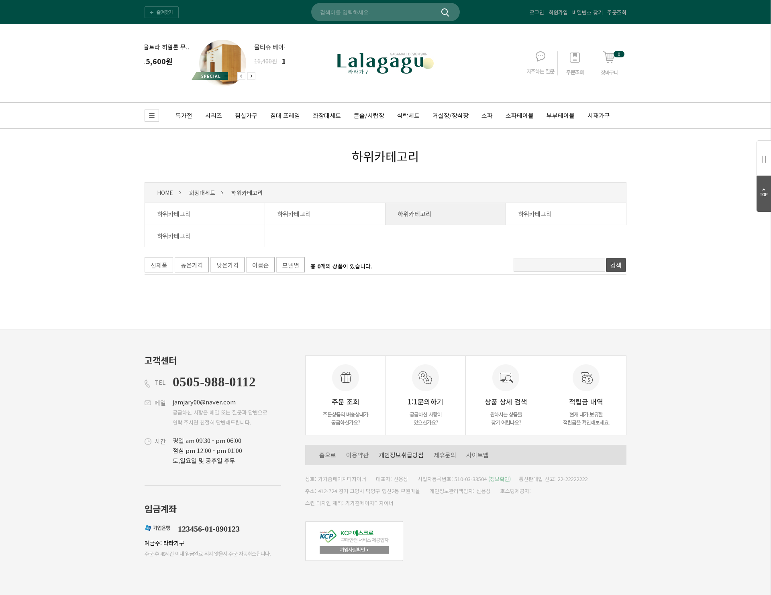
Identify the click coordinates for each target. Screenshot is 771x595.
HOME (165, 193)
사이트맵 (477, 455)
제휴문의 (445, 455)
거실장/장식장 (450, 115)
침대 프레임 (285, 115)
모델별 (290, 265)
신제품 (159, 265)
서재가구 (598, 115)
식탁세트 (408, 115)
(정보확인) (499, 479)
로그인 (537, 12)
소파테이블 (520, 115)
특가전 (183, 115)
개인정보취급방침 (401, 455)
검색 (616, 265)
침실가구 (246, 115)
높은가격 (192, 265)
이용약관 (357, 455)
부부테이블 (561, 115)
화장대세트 (327, 115)
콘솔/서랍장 (369, 115)
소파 (487, 115)
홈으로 (327, 455)
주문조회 (616, 12)
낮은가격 (227, 265)
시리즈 (213, 115)
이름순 (260, 265)
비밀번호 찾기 (587, 12)
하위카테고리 (385, 156)
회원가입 (558, 12)
